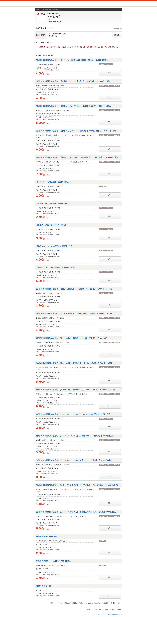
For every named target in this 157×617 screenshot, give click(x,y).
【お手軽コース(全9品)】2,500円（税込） (53, 203)
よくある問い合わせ (117, 614)
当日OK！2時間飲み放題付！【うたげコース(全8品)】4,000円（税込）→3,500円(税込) (72, 60)
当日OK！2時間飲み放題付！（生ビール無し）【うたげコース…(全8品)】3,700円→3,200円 (74, 289)
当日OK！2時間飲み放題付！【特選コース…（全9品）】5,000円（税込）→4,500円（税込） (74, 106)
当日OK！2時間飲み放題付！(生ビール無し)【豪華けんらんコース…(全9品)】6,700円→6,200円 (75, 390)
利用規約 (108, 614)
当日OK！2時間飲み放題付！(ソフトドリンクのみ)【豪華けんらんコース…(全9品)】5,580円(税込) (76, 512)
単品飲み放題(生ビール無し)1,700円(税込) (53, 561)
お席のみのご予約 (43, 586)
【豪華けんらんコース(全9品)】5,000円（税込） (56, 267)
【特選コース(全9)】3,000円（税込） (51, 225)
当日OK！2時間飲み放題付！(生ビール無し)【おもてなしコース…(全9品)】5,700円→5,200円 (74, 363)
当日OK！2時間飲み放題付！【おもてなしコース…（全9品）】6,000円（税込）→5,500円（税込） (77, 131)
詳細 (109, 73)
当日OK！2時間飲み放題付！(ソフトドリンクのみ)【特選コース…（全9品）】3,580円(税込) (74, 460)
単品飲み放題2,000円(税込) (47, 536)
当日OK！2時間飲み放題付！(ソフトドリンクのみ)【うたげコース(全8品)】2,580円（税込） (74, 414)
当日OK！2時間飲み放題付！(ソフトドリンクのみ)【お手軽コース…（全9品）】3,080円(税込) (75, 436)
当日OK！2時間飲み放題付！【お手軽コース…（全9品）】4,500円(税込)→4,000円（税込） (74, 81)
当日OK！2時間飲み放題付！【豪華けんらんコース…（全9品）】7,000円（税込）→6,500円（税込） (78, 157)
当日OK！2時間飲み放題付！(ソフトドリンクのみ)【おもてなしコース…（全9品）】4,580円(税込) (77, 485)
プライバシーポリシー (99, 614)
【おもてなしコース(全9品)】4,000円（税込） (55, 246)
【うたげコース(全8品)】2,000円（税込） (53, 182)
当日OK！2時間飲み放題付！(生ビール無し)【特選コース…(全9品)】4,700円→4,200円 (72, 338)
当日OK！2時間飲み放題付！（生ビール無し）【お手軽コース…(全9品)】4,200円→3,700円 (74, 313)
